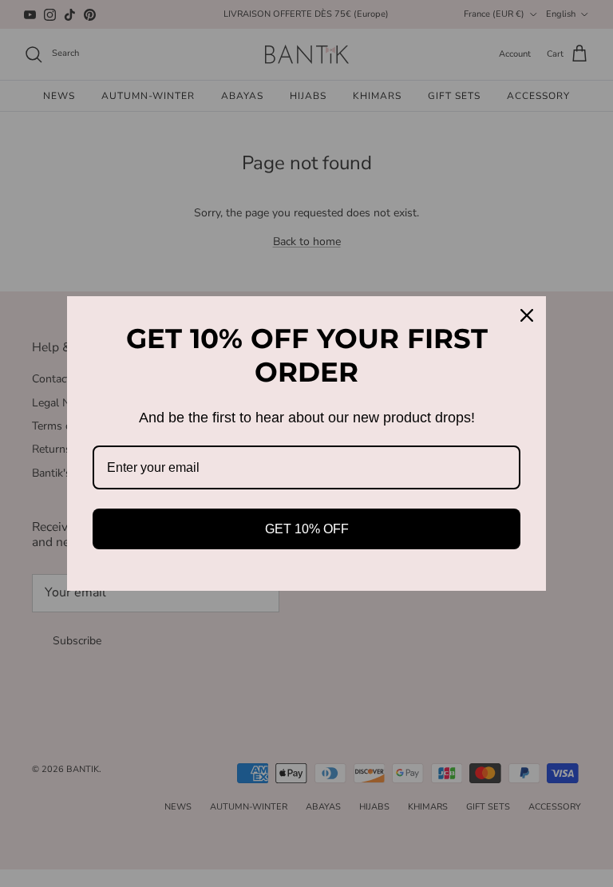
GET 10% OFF (307, 529)
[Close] (527, 315)
